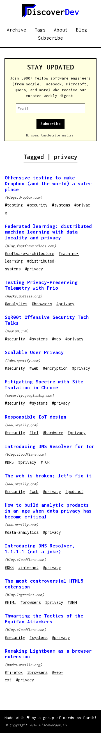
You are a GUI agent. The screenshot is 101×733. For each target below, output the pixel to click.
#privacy (34, 268)
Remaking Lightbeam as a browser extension (48, 654)
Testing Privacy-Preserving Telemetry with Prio (41, 285)
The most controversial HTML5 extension (44, 584)
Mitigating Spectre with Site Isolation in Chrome (44, 384)
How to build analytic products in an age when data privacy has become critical (48, 511)
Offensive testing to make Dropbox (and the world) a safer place (48, 183)
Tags (40, 30)
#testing (14, 205)
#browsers (42, 303)
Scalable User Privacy (34, 352)
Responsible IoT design (35, 417)
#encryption (55, 368)
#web (56, 339)
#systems (61, 205)
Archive (16, 30)
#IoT (33, 432)
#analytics (16, 303)
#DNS (9, 462)
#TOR (45, 462)
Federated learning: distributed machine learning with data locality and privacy (48, 232)
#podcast (74, 491)
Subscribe (50, 38)
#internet (28, 567)
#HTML (10, 602)
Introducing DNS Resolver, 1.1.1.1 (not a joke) (40, 548)
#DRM (72, 602)
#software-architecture (29, 253)
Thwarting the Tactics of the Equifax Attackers (44, 618)
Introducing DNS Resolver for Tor (50, 446)
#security (37, 205)
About (61, 30)
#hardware (53, 432)
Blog (81, 30)
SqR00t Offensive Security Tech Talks (47, 320)
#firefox (14, 672)
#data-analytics (21, 532)
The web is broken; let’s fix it (48, 476)
